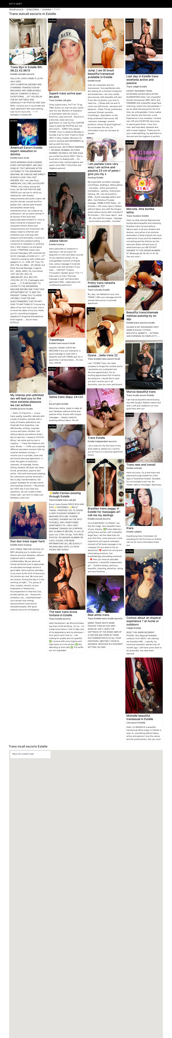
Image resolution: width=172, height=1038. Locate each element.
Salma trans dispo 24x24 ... (66, 398)
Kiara (129, 528)
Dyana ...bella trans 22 (103, 355)
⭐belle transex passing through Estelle (65, 494)
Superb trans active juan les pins (65, 95)
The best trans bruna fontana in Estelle (63, 613)
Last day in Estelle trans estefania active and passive (142, 80)
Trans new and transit (140, 464)
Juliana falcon (58, 240)
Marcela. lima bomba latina (140, 210)
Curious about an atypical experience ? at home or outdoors (143, 621)
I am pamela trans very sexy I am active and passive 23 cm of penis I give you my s (104, 169)
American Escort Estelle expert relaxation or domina (26, 151)
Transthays (56, 339)
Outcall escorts (16, 9)
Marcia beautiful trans (141, 391)
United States (32, 9)
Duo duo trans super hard (27, 541)
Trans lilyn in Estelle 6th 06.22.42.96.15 (26, 68)
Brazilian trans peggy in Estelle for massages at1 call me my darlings (104, 512)
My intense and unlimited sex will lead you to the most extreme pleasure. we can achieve (27, 400)
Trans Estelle (96, 437)
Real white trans (98, 615)
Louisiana (46, 9)
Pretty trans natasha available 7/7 (101, 284)
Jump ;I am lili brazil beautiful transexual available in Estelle (101, 74)
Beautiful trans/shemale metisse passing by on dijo (142, 316)
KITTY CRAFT (15, 4)
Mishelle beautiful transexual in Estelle (139, 717)
